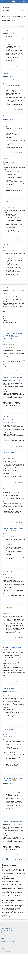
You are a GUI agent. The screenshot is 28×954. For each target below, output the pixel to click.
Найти (14, 13)
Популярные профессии (6, 930)
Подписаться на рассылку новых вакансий (14, 23)
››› (22, 859)
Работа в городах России (7, 928)
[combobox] (18, 10)
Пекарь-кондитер (9, 688)
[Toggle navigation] (2, 1)
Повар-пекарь (8, 729)
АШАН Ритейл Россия (14, 611)
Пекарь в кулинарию (10, 489)
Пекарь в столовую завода (12, 377)
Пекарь (5, 30)
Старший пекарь (9, 453)
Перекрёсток (12, 419)
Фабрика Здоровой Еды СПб (15, 647)
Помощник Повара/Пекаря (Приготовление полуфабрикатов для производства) (12, 336)
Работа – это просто (13, 341)
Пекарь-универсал (9, 571)
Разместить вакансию (6, 946)
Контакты (3, 948)
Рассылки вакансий (5, 932)
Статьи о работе (4, 935)
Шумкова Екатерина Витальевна (16, 290)
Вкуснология (12, 380)
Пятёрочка (11, 33)
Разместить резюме (5, 943)
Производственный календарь (8, 941)
